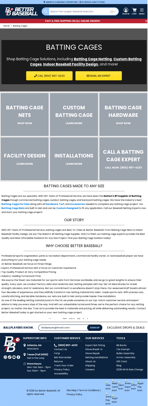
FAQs (57, 353)
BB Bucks (121, 345)
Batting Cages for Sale (15, 204)
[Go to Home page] (20, 11)
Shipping (90, 365)
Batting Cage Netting (93, 59)
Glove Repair (92, 353)
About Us (90, 361)
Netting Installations (96, 357)
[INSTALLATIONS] (74, 158)
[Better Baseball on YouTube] (14, 357)
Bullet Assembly (125, 353)
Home (6, 25)
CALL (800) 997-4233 (51, 76)
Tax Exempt (123, 349)
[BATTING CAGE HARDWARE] (123, 114)
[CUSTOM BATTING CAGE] (74, 114)
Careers (90, 369)
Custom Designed (67, 208)
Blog (118, 365)
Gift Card (121, 361)
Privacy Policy (62, 369)
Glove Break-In (93, 349)
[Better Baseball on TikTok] (9, 357)
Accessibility (61, 373)
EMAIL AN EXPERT (100, 76)
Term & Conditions (88, 390)
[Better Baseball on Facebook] (18, 357)
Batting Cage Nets (12, 208)
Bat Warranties (62, 357)
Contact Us (60, 349)
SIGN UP (94, 327)
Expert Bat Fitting (95, 345)
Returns (58, 361)
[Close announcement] (146, 21)
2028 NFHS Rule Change (129, 369)
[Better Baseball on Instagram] (5, 357)
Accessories (77, 204)
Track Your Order (64, 365)
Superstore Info (35, 338)
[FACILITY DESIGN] (25, 158)
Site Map (71, 390)
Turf (61, 204)
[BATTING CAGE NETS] (25, 114)
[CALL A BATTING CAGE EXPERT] (123, 158)
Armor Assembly (125, 357)
